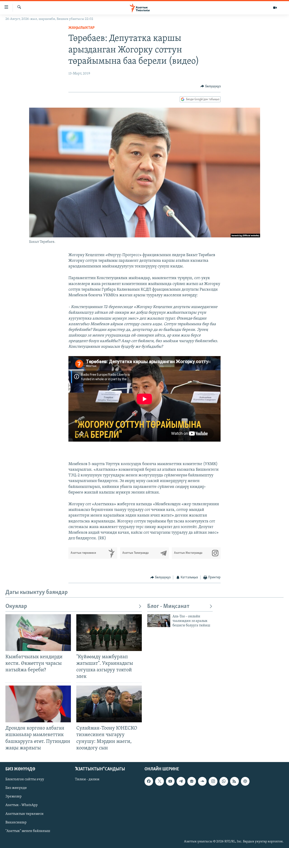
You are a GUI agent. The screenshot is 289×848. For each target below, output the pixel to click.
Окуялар (16, 606)
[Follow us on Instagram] (213, 781)
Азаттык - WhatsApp (21, 805)
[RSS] (234, 781)
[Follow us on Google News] (191, 781)
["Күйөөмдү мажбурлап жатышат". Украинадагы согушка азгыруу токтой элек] (109, 632)
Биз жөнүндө (16, 788)
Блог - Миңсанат (168, 606)
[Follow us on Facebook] (148, 781)
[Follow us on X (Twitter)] (159, 781)
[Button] (210, 86)
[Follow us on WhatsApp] (223, 781)
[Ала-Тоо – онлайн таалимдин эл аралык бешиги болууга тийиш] (158, 620)
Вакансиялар (16, 822)
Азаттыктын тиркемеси (24, 814)
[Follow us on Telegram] (181, 781)
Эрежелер (13, 796)
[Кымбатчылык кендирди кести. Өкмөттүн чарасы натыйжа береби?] (38, 632)
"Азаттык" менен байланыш (27, 831)
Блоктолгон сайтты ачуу (24, 779)
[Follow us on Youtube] (170, 781)
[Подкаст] (245, 781)
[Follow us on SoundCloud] (202, 781)
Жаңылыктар (81, 28)
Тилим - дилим (87, 779)
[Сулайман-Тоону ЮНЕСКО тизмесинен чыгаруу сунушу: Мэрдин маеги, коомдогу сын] (109, 704)
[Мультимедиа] (275, 8)
